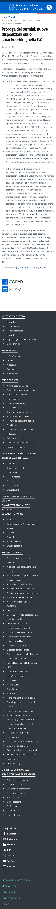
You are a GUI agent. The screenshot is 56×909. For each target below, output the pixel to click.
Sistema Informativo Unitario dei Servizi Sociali (21, 757)
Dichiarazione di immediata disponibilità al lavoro (19, 639)
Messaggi (11, 364)
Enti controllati (23, 797)
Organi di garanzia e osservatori (21, 339)
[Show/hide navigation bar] (5, 7)
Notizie (12, 17)
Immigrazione (13, 399)
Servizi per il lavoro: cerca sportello (22, 750)
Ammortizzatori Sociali (17, 385)
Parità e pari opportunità (18, 416)
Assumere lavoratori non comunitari (23, 593)
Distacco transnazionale (18, 649)
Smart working (13, 763)
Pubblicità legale (14, 541)
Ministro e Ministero (13, 316)
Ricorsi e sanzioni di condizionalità (22, 741)
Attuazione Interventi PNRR (19, 597)
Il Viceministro (13, 326)
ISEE (9, 667)
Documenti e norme (12, 513)
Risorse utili (12, 485)
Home (4, 17)
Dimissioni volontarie (16, 645)
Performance (23, 806)
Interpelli (11, 532)
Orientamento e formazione (19, 412)
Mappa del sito (9, 886)
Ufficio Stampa (13, 356)
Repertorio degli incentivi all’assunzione (18, 735)
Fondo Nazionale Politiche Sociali (22, 662)
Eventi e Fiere (13, 373)
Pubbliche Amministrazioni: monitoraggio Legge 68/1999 (20, 717)
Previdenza (12, 425)
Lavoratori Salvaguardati (18, 671)
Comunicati (12, 360)
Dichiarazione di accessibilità (16, 880)
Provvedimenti (23, 814)
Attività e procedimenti (23, 780)
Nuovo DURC (13, 684)
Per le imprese (13, 481)
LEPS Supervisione (15, 676)
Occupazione (13, 407)
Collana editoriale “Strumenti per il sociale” (22, 526)
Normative (12, 463)
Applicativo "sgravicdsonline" (20, 584)
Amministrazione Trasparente (18, 774)
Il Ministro (11, 322)
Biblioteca (11, 519)
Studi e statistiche (15, 545)
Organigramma (13, 343)
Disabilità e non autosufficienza (21, 390)
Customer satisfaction (17, 623)
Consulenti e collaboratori (23, 788)
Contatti (6, 904)
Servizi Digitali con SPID (17, 745)
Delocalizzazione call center (19, 628)
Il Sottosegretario (15, 330)
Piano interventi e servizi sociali (21, 697)
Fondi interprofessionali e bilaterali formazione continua (22, 656)
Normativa (12, 537)
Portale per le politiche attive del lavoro (21, 704)
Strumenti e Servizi (12, 552)
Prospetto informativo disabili (20, 710)
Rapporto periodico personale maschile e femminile (20, 726)
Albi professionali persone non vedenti (20, 560)
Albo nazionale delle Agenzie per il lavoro (22, 569)
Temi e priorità (10, 380)
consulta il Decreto (28, 267)
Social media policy (11, 898)
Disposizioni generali (23, 793)
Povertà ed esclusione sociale (20, 420)
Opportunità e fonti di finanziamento (16, 470)
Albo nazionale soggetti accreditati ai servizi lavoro (22, 577)
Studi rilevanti (13, 489)
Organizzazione (23, 801)
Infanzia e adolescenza (17, 403)
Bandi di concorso (23, 784)
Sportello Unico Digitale (15, 769)
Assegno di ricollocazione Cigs (20, 588)
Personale (23, 810)
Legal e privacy (9, 892)
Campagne (12, 369)
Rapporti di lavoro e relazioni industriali (20, 431)
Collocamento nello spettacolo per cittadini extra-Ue (22, 617)
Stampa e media (10, 350)
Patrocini (11, 693)
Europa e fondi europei (17, 394)
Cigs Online (12, 610)
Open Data (12, 689)
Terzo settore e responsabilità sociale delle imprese (20, 445)
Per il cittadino (13, 476)
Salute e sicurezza (15, 438)
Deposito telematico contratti (20, 632)
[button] (49, 7)
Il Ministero (12, 335)
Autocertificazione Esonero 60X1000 (19, 604)
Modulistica (12, 680)
